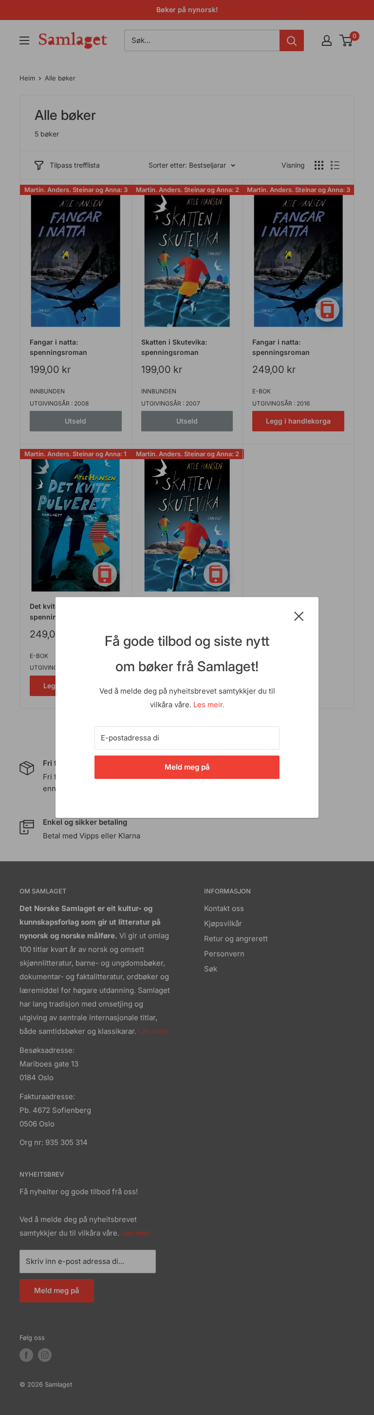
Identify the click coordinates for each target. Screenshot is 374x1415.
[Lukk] (299, 615)
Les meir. (208, 704)
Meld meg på (187, 767)
